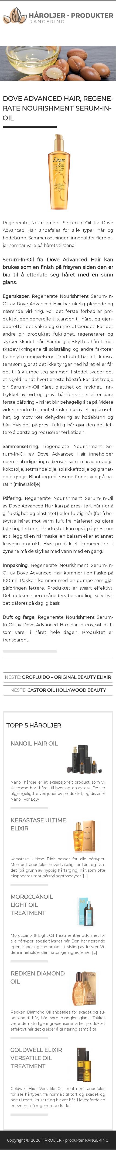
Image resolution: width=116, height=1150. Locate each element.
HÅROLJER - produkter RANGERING (75, 1140)
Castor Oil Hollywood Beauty (67, 690)
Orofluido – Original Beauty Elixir (66, 677)
